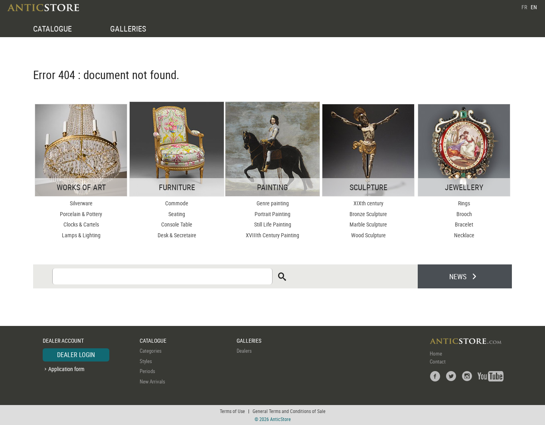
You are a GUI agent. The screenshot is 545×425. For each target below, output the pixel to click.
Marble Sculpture (368, 224)
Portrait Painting (272, 214)
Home (436, 353)
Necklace (464, 235)
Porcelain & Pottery (81, 214)
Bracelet (464, 224)
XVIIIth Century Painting (272, 235)
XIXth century (368, 203)
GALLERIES (128, 28)
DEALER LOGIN (76, 354)
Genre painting (273, 203)
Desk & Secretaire (177, 235)
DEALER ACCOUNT (63, 340)
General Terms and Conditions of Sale (289, 411)
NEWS (457, 276)
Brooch (464, 214)
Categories (151, 350)
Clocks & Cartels (81, 224)
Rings (464, 203)
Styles (146, 361)
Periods (147, 371)
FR (524, 7)
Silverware (81, 203)
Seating (176, 214)
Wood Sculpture (368, 235)
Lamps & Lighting (81, 235)
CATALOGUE (52, 28)
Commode (176, 203)
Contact (438, 361)
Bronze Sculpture (368, 214)
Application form (66, 369)
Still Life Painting (272, 224)
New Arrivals (152, 381)
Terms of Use (232, 411)
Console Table (176, 224)
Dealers (244, 350)
